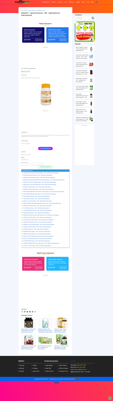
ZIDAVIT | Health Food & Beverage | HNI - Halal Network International (60, 330)
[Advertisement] (45, 57)
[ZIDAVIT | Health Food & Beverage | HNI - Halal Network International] (62, 323)
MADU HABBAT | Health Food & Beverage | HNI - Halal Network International (82, 49)
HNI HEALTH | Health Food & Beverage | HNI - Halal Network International (61, 347)
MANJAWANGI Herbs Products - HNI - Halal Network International (37, 175)
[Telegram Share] (27, 312)
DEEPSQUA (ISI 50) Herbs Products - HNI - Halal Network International (38, 224)
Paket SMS (48, 368)
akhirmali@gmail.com (80, 369)
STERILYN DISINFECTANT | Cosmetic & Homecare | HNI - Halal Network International (45, 330)
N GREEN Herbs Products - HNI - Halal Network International (36, 240)
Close (56, 382)
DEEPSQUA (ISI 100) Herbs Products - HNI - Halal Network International (39, 177)
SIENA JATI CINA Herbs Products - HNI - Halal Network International (38, 236)
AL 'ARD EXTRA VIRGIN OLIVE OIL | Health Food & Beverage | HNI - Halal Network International (82, 72)
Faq (88, 2)
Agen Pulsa (36, 371)
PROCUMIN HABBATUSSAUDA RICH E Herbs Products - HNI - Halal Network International (43, 191)
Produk (43, 10)
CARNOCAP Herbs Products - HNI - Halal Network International (37, 226)
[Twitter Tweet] (22, 312)
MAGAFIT (39, 10)
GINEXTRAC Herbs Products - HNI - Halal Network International (37, 217)
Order (83, 2)
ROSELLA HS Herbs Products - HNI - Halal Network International (37, 201)
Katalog (35, 368)
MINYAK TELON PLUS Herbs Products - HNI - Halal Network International (39, 182)
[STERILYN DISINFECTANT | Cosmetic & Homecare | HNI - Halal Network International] (45, 323)
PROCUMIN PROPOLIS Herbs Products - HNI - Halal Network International (39, 194)
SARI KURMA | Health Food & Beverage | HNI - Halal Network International (82, 103)
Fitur (66, 2)
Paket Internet (49, 371)
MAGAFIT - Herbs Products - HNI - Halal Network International (40, 14)
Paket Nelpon (49, 365)
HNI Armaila (34, 10)
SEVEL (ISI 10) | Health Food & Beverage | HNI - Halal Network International (82, 64)
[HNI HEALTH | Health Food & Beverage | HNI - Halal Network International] (62, 339)
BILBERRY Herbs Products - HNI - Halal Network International (36, 231)
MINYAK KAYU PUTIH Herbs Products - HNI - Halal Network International (39, 184)
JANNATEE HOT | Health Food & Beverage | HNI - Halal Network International (28, 347)
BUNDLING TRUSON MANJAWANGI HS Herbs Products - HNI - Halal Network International (43, 179)
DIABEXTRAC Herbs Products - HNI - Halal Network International (37, 222)
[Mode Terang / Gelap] (96, 2)
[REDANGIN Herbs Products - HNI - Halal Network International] (45, 339)
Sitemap (21, 368)
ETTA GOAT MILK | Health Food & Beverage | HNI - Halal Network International (82, 88)
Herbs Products (28, 10)
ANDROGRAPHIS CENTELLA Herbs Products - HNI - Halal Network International (41, 243)
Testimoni (71, 2)
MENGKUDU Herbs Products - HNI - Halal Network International (37, 205)
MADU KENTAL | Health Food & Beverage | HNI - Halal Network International (28, 330)
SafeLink (21, 371)
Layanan (60, 2)
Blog (92, 2)
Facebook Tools (63, 371)
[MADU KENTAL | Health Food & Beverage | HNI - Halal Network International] (28, 323)
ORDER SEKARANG (45, 148)
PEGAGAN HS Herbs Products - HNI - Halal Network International (37, 238)
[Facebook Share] (25, 312)
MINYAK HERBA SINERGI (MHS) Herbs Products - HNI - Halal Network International (42, 203)
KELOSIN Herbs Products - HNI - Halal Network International (36, 196)
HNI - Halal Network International (54, 379)
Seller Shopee (63, 365)
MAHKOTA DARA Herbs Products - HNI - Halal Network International (38, 189)
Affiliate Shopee (63, 368)
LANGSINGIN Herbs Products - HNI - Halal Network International (37, 210)
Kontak (73, 361)
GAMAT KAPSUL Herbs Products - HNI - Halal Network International (38, 219)
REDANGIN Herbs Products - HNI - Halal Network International (37, 186)
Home (22, 10)
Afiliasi (35, 365)
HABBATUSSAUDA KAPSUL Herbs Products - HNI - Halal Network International (41, 215)
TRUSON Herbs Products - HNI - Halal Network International (36, 198)
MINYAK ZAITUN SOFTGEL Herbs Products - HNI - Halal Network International (41, 172)
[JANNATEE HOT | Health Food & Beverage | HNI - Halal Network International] (28, 339)
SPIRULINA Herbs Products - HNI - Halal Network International (37, 233)
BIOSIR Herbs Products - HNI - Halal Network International (36, 229)
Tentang (21, 365)
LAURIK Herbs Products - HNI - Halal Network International (36, 208)
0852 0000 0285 (81, 365)
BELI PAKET (39, 40)
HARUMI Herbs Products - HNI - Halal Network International (36, 212)
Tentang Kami (45, 2)
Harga (77, 2)
